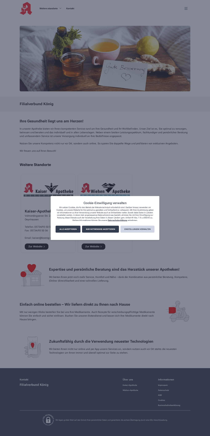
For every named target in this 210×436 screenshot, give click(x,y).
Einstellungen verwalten (137, 229)
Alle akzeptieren (68, 229)
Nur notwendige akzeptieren (100, 229)
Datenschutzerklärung (117, 220)
